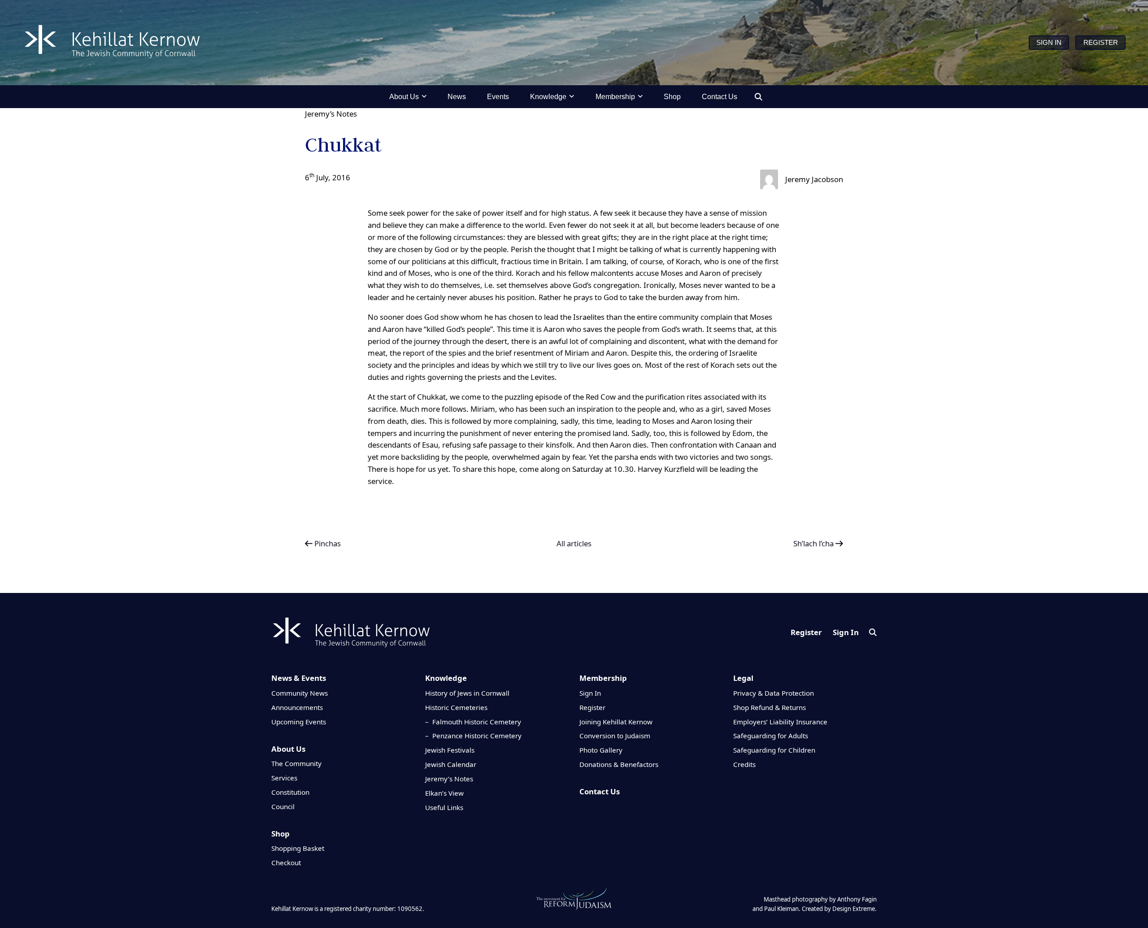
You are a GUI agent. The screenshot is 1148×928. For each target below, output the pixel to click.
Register (806, 632)
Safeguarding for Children (774, 749)
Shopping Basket (297, 848)
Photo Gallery (600, 749)
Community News (299, 692)
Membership (603, 678)
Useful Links (444, 807)
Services (284, 777)
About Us (288, 749)
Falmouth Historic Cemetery (476, 721)
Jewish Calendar (450, 764)
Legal (743, 678)
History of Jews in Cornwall (467, 692)
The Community (296, 763)
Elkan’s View (444, 793)
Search (873, 632)
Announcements (297, 707)
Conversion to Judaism (614, 735)
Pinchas (327, 543)
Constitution (290, 792)
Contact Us (599, 791)
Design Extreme (853, 909)
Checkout (286, 862)
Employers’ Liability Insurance (780, 721)
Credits (744, 764)
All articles (574, 543)
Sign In (846, 632)
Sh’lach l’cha (814, 543)
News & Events (298, 678)
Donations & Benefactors (618, 764)
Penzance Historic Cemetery (477, 735)
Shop (280, 833)
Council (283, 806)
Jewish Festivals (449, 749)
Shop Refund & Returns (769, 707)
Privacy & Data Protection (773, 692)
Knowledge (446, 678)
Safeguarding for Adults (770, 735)
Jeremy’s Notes (331, 114)
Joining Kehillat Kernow (615, 721)
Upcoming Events (298, 721)
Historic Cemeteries (456, 707)
